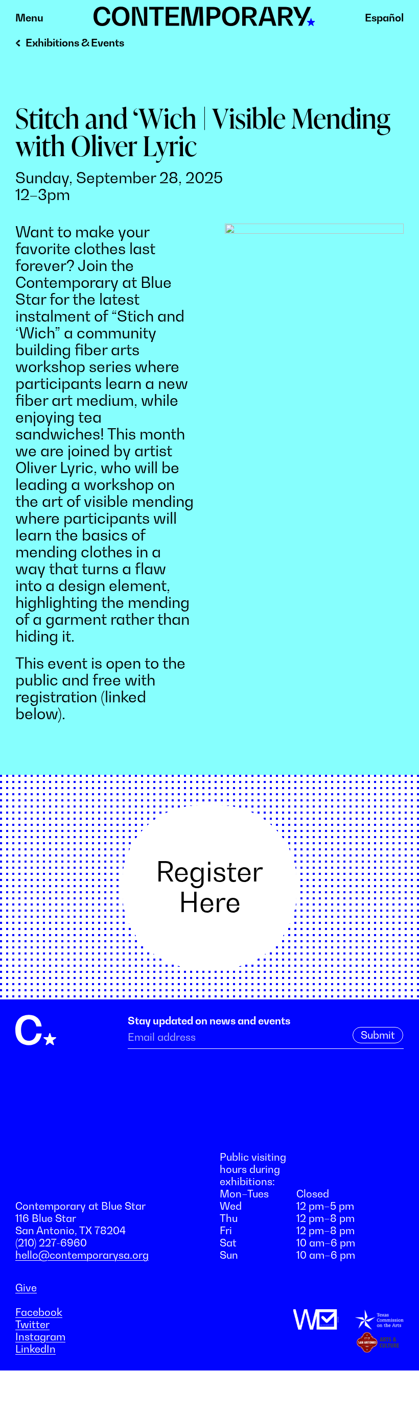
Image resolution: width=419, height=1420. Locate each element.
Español (384, 18)
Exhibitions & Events (75, 43)
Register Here (209, 886)
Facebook (38, 1312)
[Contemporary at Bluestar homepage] (204, 20)
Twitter (32, 1324)
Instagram (40, 1337)
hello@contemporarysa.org (82, 1255)
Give (26, 1288)
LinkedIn (35, 1349)
